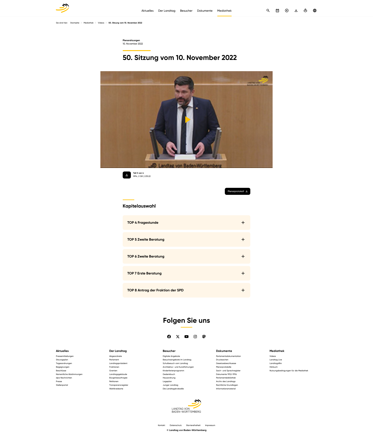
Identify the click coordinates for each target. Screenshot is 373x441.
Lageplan (167, 381)
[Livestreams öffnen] (286, 10)
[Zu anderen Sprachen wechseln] (314, 10)
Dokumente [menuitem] (205, 10)
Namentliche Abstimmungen (69, 374)
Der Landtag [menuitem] (166, 10)
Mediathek (89, 23)
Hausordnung (169, 377)
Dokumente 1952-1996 (226, 374)
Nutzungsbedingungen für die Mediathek (289, 370)
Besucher (169, 351)
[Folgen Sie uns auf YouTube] (186, 336)
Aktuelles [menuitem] (147, 10)
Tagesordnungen (64, 363)
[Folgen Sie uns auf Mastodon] (204, 336)
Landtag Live (276, 359)
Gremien (113, 370)
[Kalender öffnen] (277, 10)
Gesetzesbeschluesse (226, 363)
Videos (101, 23)
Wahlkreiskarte (116, 388)
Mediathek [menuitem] (224, 10)
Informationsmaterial (226, 388)
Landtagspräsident (118, 363)
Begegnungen (62, 367)
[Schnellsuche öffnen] (268, 10)
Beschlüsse (61, 370)
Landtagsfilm (276, 363)
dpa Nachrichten (64, 377)
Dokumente (224, 351)
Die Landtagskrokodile (173, 388)
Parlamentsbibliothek (226, 377)
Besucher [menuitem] (186, 10)
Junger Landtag (170, 385)
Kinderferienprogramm (173, 370)
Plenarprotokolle (223, 367)
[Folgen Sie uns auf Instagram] (195, 336)
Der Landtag (118, 351)
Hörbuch (274, 367)
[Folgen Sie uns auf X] (178, 336)
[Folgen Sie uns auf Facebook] (169, 336)
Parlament (114, 359)
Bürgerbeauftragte (118, 377)
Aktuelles (62, 351)
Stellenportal (62, 385)
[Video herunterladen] (127, 175)
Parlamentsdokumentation (228, 356)
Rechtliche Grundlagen (227, 385)
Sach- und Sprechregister (228, 370)
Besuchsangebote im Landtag (177, 359)
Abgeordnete (115, 356)
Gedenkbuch (169, 374)
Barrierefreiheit (193, 425)
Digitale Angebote (171, 356)
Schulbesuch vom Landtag (175, 363)
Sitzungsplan (62, 359)
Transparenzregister (118, 385)
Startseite (74, 23)
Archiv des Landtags (225, 381)
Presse (59, 381)
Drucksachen (222, 359)
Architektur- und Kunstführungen (178, 367)
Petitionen (113, 381)
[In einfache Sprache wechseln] (296, 10)
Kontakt (161, 425)
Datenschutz (176, 425)
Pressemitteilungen (65, 356)
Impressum (210, 425)
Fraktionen (114, 367)
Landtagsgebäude (118, 374)
